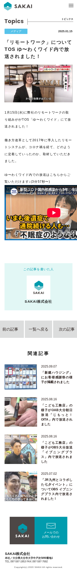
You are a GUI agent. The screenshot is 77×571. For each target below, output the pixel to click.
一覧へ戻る (38, 329)
